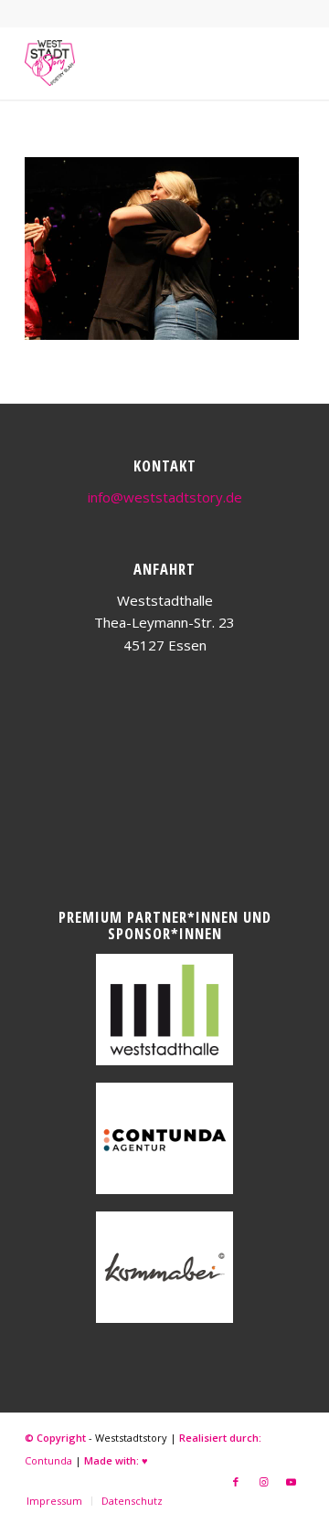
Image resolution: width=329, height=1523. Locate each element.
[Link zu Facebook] (235, 1482)
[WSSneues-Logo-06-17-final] (137, 63)
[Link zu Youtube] (290, 1482)
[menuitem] (54, 1501)
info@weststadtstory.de (165, 497)
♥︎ (145, 1460)
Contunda (48, 1460)
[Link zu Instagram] (263, 1482)
